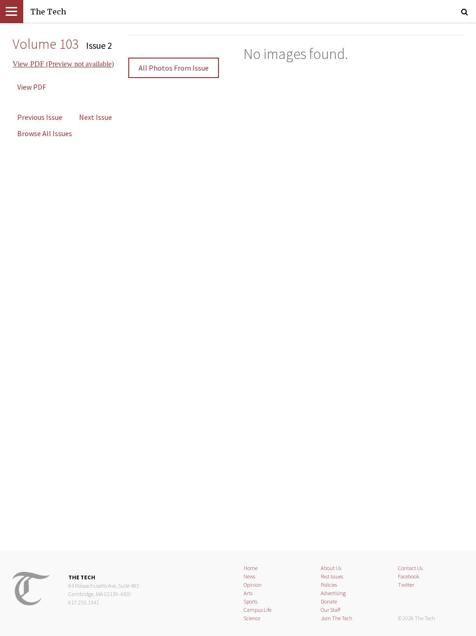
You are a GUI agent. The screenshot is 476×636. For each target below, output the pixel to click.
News (249, 576)
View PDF (31, 87)
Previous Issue (39, 117)
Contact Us (410, 567)
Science (252, 618)
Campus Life (257, 609)
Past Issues (332, 576)
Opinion (253, 584)
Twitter (406, 584)
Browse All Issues (44, 133)
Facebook (408, 576)
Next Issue (95, 117)
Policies (329, 584)
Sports (251, 601)
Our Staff (331, 609)
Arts (248, 593)
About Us (331, 567)
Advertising (333, 593)
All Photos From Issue (174, 67)
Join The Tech (336, 618)
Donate (329, 601)
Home (251, 567)
